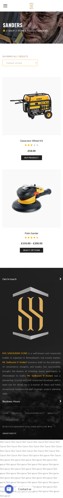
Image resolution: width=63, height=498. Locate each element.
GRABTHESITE (9, 433)
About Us (53, 413)
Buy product (31, 157)
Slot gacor (34, 455)
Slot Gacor (5, 441)
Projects (17, 413)
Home (5, 413)
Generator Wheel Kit (31, 140)
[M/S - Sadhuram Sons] (31, 5)
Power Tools (26, 30)
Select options (31, 250)
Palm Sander (31, 233)
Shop (11, 30)
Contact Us (12, 420)
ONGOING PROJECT (34, 413)
